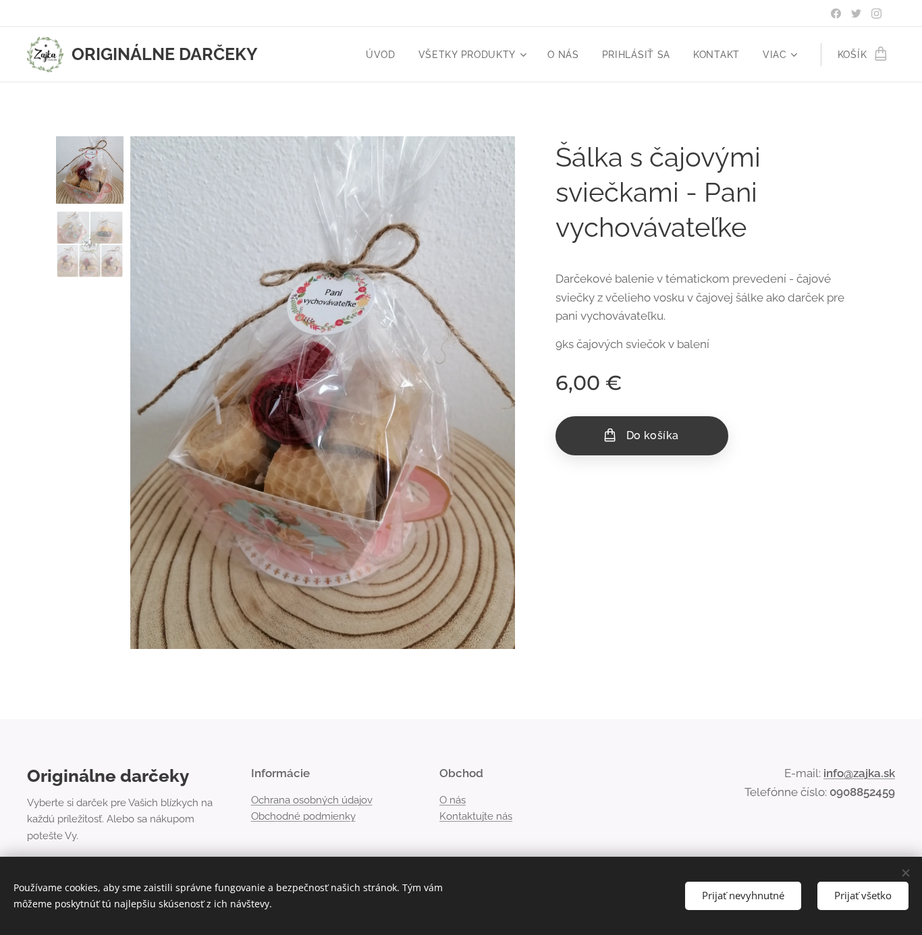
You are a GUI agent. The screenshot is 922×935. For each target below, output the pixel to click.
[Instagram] (876, 13)
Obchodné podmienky (303, 816)
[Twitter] (856, 13)
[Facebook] (836, 13)
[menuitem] (380, 55)
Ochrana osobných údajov (312, 800)
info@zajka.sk (859, 773)
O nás (452, 800)
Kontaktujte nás (475, 816)
